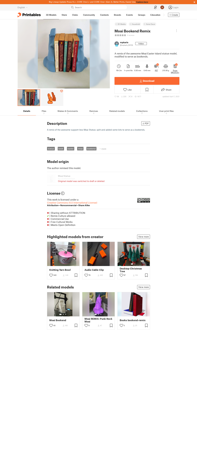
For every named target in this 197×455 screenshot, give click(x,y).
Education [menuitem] (155, 15)
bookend (91, 148)
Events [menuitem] (129, 15)
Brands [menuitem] (117, 15)
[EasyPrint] (155, 7)
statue (51, 148)
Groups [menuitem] (141, 15)
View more (143, 236)
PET (156, 70)
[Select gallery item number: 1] (132, 264)
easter (71, 148)
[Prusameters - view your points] (162, 7)
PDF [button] (147, 123)
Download (148, 80)
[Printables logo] (29, 14)
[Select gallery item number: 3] (65, 314)
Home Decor (150, 24)
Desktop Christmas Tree (131, 270)
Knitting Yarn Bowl (60, 269)
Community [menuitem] (89, 15)
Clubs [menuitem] (75, 15)
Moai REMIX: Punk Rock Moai (98, 320)
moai (80, 148)
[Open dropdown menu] (176, 30)
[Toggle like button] (51, 275)
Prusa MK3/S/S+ (175, 71)
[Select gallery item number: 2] (134, 264)
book (60, 148)
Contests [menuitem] (104, 15)
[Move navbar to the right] (164, 15)
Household (136, 24)
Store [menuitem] (64, 15)
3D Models (122, 24)
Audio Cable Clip (94, 269)
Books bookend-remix (133, 320)
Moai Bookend (57, 320)
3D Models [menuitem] (51, 15)
